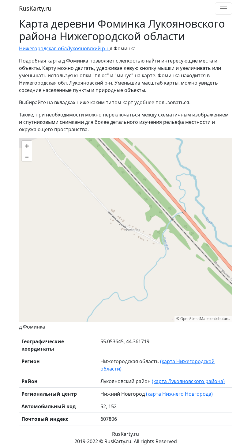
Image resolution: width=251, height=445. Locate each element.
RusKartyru (35, 8)
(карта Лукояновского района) (188, 381)
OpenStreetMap (194, 318)
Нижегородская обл (43, 48)
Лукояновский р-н (88, 48)
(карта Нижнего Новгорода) (179, 393)
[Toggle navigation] (223, 8)
